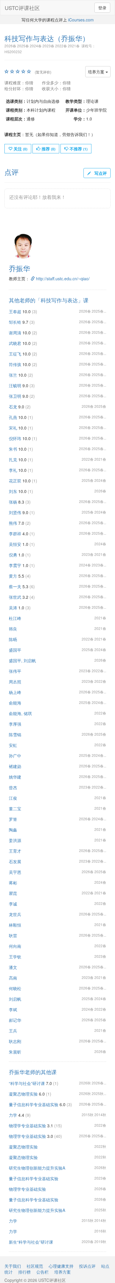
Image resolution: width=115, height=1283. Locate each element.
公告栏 (42, 1272)
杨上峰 (15, 692)
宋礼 (13, 428)
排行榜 (24, 1272)
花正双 (15, 481)
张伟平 (15, 671)
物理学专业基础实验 (27, 1125)
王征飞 (15, 354)
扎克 (13, 459)
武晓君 (15, 343)
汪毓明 (15, 385)
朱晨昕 (15, 1052)
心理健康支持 (61, 1266)
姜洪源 (15, 840)
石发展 (15, 861)
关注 (19, 149)
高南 (13, 978)
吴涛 (13, 608)
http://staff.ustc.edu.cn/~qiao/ (62, 278)
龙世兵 (15, 914)
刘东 (13, 491)
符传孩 (15, 364)
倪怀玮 (15, 438)
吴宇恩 (15, 872)
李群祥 (15, 533)
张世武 (15, 597)
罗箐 (13, 819)
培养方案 (97, 72)
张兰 (13, 375)
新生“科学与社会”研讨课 (31, 1242)
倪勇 (13, 555)
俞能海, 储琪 (20, 713)
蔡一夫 (15, 586)
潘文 (13, 967)
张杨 (13, 502)
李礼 (13, 470)
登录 (102, 8)
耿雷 (13, 935)
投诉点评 (87, 1266)
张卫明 (15, 396)
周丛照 (15, 682)
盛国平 (15, 650)
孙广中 (15, 756)
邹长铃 (15, 322)
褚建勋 (15, 766)
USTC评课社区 (22, 7)
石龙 (13, 407)
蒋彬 (13, 882)
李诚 (13, 904)
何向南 (15, 946)
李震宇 (15, 565)
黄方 (13, 576)
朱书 (13, 449)
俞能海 (15, 703)
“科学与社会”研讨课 (27, 1083)
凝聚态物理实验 (23, 1094)
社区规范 (35, 1266)
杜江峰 (15, 618)
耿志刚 (15, 1041)
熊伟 (13, 523)
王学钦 (15, 957)
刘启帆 (15, 999)
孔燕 (13, 417)
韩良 (13, 629)
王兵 (13, 1031)
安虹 (13, 745)
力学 (13, 1115)
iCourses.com (81, 20)
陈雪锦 (15, 734)
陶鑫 (13, 830)
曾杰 (13, 787)
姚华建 (15, 777)
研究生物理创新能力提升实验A (37, 1168)
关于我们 (12, 1266)
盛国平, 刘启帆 (22, 660)
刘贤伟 (15, 512)
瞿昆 (13, 893)
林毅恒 (15, 925)
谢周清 (15, 333)
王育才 (15, 851)
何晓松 (15, 988)
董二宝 (15, 808)
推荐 (47, 149)
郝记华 (15, 1020)
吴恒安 (15, 544)
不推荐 (78, 149)
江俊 (13, 798)
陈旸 (13, 639)
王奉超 (15, 311)
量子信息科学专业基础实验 (33, 1104)
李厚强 (15, 724)
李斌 (13, 1009)
